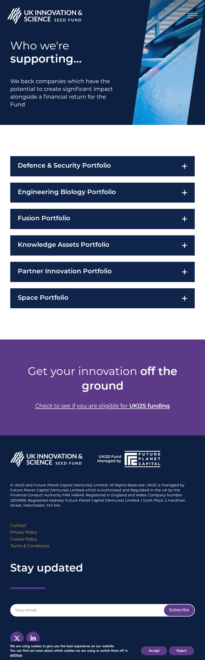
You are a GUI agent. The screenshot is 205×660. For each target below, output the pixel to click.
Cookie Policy (23, 539)
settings (16, 655)
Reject (181, 650)
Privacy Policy (23, 532)
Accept (154, 650)
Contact (18, 525)
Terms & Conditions (29, 546)
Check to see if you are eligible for (102, 405)
